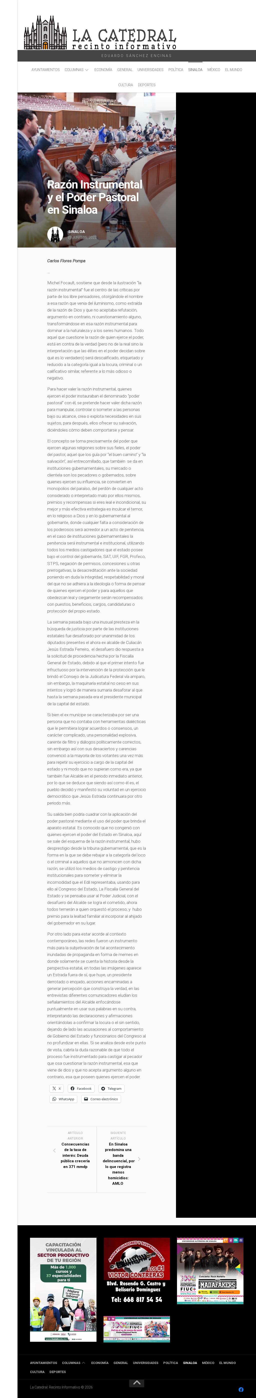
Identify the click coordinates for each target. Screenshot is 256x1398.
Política (175, 70)
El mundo (233, 70)
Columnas (74, 70)
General (124, 70)
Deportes (147, 85)
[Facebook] (241, 1389)
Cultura (125, 85)
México (214, 70)
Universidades (151, 70)
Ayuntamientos (46, 70)
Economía (103, 70)
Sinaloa (195, 70)
